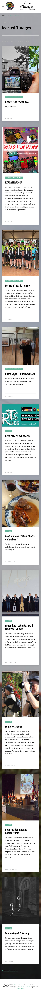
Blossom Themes (24, 987)
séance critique (13, 726)
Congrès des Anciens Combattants (16, 831)
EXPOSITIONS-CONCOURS (14, 97)
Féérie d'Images (27, 5)
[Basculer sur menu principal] (3, 6)
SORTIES (9, 431)
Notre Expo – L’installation (20, 374)
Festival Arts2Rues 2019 (17, 436)
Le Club (9, 721)
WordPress (20, 988)
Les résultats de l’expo (17, 285)
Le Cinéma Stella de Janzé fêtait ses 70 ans (19, 627)
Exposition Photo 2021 (17, 102)
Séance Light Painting (17, 933)
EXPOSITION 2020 (13, 182)
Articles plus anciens (10, 971)
